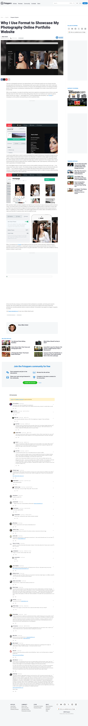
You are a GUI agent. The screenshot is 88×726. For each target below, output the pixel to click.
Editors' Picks (24, 706)
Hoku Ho (14, 650)
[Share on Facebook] (2, 79)
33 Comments (14, 38)
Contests (33, 3)
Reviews (20, 3)
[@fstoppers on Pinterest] (82, 28)
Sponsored (19, 315)
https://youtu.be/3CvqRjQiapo (18, 655)
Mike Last (16, 417)
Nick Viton (15, 411)
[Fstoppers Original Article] (59, 37)
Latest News (13, 706)
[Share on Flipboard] (6, 79)
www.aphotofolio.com (31, 637)
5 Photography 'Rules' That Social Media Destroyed (20, 353)
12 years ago (21, 403)
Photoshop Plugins (37, 707)
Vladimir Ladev (16, 529)
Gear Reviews (13, 707)
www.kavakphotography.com (18, 687)
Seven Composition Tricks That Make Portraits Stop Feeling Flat (80, 184)
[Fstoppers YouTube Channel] (72, 28)
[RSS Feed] (85, 28)
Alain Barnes (15, 659)
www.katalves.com (24, 601)
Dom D (17, 442)
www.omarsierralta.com (38, 503)
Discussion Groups (25, 709)
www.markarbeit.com (13, 311)
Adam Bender (15, 480)
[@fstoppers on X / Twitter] (78, 28)
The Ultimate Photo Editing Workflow (18, 342)
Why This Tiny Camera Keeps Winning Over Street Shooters (80, 172)
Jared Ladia (15, 535)
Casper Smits (18, 432)
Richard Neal (15, 614)
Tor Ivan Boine (16, 403)
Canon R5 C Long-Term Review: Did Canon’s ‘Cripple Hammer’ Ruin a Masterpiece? (53, 348)
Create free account (30, 382)
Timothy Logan (16, 470)
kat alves (14, 599)
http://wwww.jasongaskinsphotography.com (21, 568)
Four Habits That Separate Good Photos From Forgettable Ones (80, 178)
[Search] (74, 3)
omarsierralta (27, 508)
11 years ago (19, 650)
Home (2, 17)
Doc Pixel (17, 423)
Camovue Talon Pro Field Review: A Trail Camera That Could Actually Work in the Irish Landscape (53, 354)
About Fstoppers (49, 706)
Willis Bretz (15, 523)
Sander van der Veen (17, 580)
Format (50, 95)
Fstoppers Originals (14, 17)
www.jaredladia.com (22, 538)
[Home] (6, 3)
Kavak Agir (15, 673)
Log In (80, 3)
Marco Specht (15, 643)
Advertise (48, 709)
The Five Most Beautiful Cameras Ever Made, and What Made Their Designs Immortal (80, 166)
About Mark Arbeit (23, 325)
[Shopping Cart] (77, 3)
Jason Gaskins (16, 565)
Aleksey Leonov (16, 573)
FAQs (47, 710)
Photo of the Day (25, 707)
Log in (40, 382)
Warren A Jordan (16, 543)
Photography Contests (26, 710)
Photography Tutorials (38, 706)
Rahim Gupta (15, 587)
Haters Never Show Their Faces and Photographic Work (20, 347)
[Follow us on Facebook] (75, 28)
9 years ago (20, 659)
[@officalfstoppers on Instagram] (69, 28)
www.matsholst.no (26, 638)
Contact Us (48, 707)
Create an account (19, 399)
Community (27, 3)
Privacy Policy (62, 713)
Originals (6, 17)
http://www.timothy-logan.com (18, 475)
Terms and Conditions (69, 713)
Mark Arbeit (5, 36)
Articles (15, 3)
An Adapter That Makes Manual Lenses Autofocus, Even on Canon (80, 191)
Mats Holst (15, 635)
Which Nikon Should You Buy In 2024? (52, 342)
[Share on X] (4, 79)
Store (38, 3)
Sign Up (85, 3)
